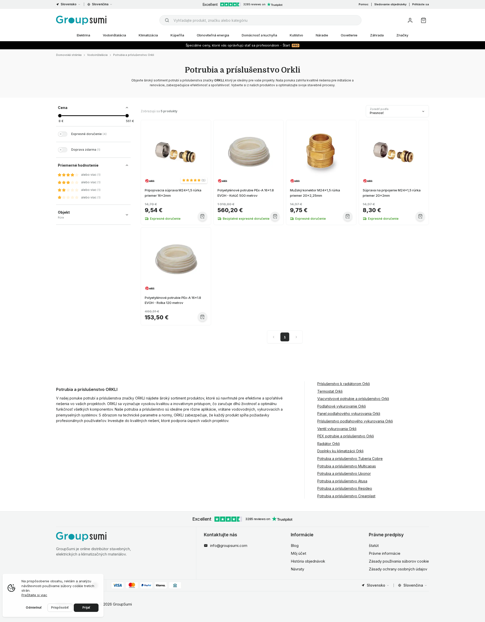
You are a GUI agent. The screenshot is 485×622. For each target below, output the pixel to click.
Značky (402, 35)
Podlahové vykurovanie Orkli (341, 406)
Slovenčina (100, 4)
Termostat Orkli (330, 391)
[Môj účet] (410, 20)
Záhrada (377, 35)
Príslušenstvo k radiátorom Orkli (343, 384)
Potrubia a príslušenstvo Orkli (133, 55)
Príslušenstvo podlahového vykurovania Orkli (355, 421)
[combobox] (260, 20)
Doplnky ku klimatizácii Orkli (340, 451)
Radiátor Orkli (328, 443)
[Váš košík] (423, 20)
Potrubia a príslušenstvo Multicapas (346, 466)
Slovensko (69, 4)
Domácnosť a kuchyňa (259, 35)
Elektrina (83, 35)
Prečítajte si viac (34, 595)
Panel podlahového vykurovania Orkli (348, 413)
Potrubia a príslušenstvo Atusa (342, 481)
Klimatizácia (148, 35)
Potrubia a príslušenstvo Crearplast (346, 496)
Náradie (322, 35)
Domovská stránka (69, 55)
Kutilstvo (296, 35)
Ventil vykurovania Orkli (336, 429)
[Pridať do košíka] (202, 216)
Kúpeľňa (177, 35)
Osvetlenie (349, 35)
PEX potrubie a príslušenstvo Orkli (345, 436)
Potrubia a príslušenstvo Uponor (344, 473)
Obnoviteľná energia (213, 35)
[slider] (60, 116)
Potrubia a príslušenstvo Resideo (344, 488)
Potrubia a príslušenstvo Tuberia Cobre (350, 458)
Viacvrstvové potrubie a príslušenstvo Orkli (353, 398)
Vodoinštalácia (114, 35)
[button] (193, 180)
